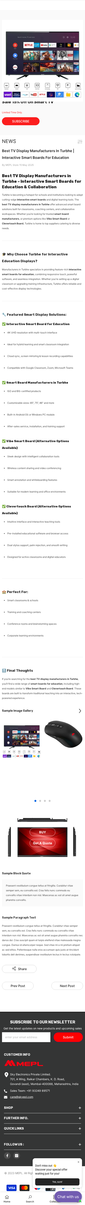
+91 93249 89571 (38, 1090)
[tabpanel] (21, 742)
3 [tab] (45, 801)
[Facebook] (7, 1155)
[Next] (80, 710)
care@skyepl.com (21, 1096)
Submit (68, 1037)
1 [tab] (35, 801)
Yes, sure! (57, 1182)
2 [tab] (40, 801)
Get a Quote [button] (42, 843)
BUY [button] (42, 832)
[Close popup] (78, 1162)
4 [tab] (50, 801)
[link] (30, 1198)
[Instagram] (16, 1155)
